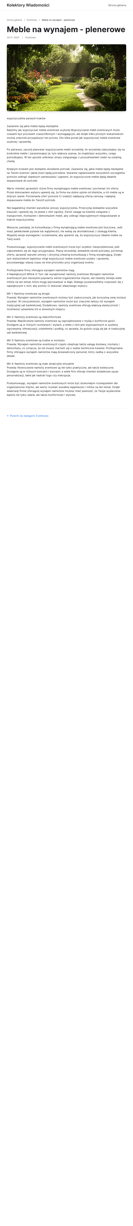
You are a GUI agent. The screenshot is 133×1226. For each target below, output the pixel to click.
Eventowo (32, 19)
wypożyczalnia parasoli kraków (26, 118)
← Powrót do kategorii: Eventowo (27, 415)
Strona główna (117, 5)
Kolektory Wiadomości (28, 5)
